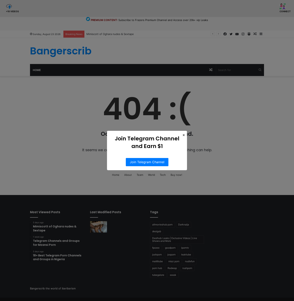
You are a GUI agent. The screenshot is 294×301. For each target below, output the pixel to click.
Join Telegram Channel (147, 162)
